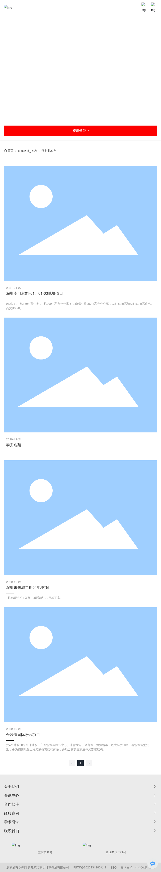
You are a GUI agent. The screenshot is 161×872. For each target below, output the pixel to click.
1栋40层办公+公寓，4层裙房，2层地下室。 (34, 598)
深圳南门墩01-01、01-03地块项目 (34, 293)
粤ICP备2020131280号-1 (89, 867)
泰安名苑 (13, 444)
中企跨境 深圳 (145, 867)
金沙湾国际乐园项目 (23, 734)
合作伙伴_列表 (27, 151)
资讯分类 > (81, 130)
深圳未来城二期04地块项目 (29, 587)
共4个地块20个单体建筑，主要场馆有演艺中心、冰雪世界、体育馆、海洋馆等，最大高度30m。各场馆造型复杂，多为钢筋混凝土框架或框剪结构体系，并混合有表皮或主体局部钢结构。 (77, 747)
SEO (113, 867)
